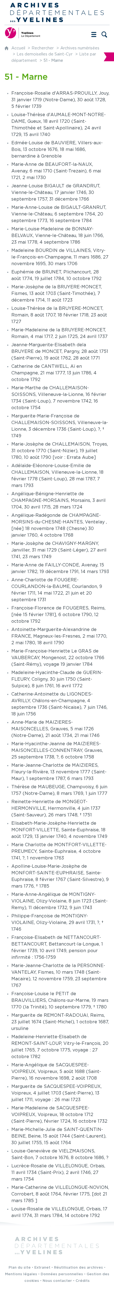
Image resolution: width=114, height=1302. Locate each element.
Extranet (42, 1267)
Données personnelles (62, 1274)
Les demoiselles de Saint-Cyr (44, 54)
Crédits (83, 1280)
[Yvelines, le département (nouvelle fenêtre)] (22, 32)
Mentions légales (21, 1274)
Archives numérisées (79, 48)
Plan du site (20, 1267)
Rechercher (43, 48)
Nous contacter (57, 1280)
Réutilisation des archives (78, 1267)
